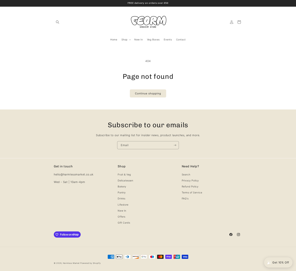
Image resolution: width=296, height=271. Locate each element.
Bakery (122, 186)
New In (122, 210)
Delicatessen (125, 180)
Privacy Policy (190, 180)
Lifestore (123, 204)
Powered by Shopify (90, 263)
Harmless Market (71, 263)
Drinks (121, 198)
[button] (57, 22)
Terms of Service (192, 192)
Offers (121, 216)
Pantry (122, 192)
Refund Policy (190, 186)
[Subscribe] (175, 145)
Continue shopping (148, 93)
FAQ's (185, 198)
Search (186, 174)
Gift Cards (124, 222)
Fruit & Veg (124, 174)
